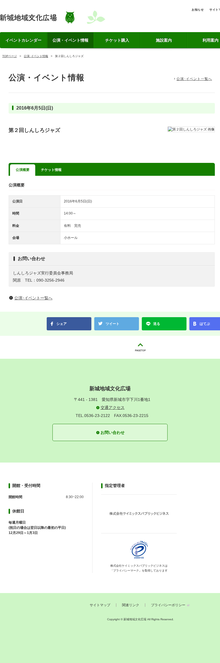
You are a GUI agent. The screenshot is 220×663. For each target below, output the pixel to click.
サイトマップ (100, 605)
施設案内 (164, 40)
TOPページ (9, 56)
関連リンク (130, 605)
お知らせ (198, 9)
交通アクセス (113, 407)
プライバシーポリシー (168, 605)
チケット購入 (117, 40)
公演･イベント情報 (36, 56)
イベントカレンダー (23, 40)
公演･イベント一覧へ (194, 79)
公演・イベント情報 (70, 40)
